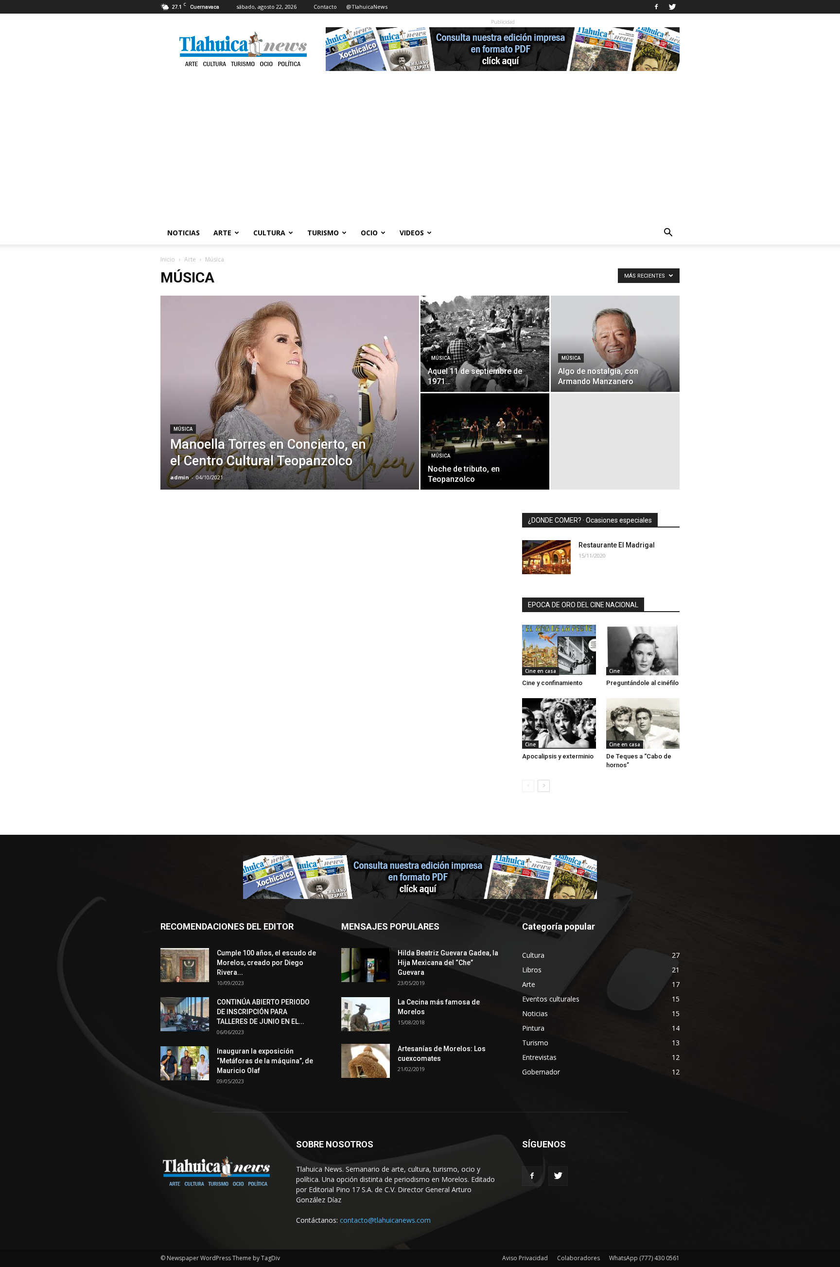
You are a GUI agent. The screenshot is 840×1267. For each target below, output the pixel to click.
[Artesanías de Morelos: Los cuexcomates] (365, 1061)
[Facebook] (656, 7)
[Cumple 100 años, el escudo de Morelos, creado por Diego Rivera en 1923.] (184, 965)
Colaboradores (578, 1258)
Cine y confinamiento (552, 682)
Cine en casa (540, 671)
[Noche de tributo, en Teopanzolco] (484, 441)
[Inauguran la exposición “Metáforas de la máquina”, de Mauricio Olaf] (184, 1063)
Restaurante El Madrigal (616, 545)
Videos (412, 232)
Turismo (323, 232)
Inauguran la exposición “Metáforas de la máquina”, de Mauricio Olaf (265, 1060)
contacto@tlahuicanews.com (385, 1220)
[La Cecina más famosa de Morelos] (365, 1014)
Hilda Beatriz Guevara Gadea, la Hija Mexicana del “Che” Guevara (448, 962)
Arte (222, 232)
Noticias (183, 232)
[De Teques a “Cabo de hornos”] (643, 723)
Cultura (269, 232)
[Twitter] (672, 7)
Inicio (167, 259)
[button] (668, 233)
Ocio (369, 232)
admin (179, 477)
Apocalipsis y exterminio (558, 756)
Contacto (325, 6)
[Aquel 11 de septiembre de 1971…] (484, 344)
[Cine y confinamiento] (559, 650)
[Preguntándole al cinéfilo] (643, 650)
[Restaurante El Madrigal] (546, 557)
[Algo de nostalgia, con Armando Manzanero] (615, 344)
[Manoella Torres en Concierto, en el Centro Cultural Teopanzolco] (289, 408)
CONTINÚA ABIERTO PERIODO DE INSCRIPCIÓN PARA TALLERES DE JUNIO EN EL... (263, 1011)
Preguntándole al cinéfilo (642, 682)
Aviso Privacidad (525, 1258)
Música (183, 429)
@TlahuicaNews (366, 6)
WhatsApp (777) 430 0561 (644, 1258)
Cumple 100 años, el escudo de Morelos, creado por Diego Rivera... (266, 962)
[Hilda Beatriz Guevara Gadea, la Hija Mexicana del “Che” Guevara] (365, 965)
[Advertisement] (420, 148)
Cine (614, 671)
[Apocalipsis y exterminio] (559, 723)
